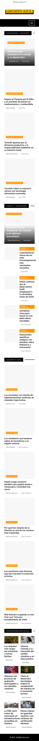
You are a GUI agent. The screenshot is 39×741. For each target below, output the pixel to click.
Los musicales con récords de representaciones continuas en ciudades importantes (19, 398)
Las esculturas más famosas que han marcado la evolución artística (18, 574)
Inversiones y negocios (16, 42)
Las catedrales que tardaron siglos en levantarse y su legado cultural (18, 441)
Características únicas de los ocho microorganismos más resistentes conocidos (28, 260)
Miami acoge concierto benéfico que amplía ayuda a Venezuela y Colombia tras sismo (18, 485)
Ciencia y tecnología (14, 214)
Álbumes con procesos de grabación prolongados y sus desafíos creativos (11, 682)
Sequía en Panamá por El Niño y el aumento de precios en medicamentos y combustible (19, 102)
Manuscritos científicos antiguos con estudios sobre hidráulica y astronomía (27, 341)
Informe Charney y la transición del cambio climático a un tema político (27, 652)
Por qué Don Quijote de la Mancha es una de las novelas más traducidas (19, 530)
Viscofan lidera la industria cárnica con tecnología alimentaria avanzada (17, 191)
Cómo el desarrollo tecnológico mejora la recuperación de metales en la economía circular (28, 685)
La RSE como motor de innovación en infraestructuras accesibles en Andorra (12, 717)
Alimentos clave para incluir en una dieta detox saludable (26, 315)
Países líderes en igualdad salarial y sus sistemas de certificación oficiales (27, 717)
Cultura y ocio (12, 389)
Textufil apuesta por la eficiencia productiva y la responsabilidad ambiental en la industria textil (18, 146)
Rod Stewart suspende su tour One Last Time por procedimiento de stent (19, 617)
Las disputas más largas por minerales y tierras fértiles (11, 651)
